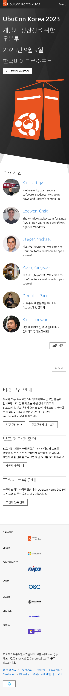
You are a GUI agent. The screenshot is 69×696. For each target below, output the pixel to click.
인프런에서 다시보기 (17, 71)
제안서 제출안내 (15, 465)
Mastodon (9, 674)
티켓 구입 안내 (14, 424)
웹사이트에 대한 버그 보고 (47, 674)
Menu (62, 4)
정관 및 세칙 (10, 669)
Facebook (26, 669)
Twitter (40, 669)
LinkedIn (54, 669)
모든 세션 (58, 345)
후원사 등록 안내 (15, 502)
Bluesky (24, 674)
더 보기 (59, 368)
